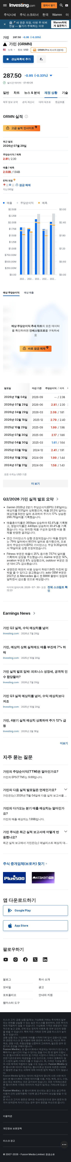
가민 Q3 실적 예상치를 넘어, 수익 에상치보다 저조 (33, 698)
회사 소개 (44, 979)
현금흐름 (59, 102)
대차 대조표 (45, 102)
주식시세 (10, 14)
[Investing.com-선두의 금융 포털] (22, 5)
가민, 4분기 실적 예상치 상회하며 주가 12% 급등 (34, 723)
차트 (17, 93)
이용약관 (7, 1116)
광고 (41, 987)
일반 (6, 93)
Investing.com (11, 633)
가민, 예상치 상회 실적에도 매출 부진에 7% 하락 (34, 649)
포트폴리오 (9, 994)
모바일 (7, 987)
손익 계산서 (28, 102)
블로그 (7, 979)
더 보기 (35, 483)
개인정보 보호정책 (12, 1128)
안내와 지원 (46, 994)
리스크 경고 (9, 1140)
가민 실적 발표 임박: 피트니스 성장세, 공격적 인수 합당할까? (35, 674)
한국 (45, 14)
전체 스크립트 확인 (58, 588)
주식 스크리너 (29, 14)
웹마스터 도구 (11, 1002)
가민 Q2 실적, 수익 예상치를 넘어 (25, 628)
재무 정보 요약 (10, 102)
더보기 (64, 743)
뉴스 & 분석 (32, 93)
